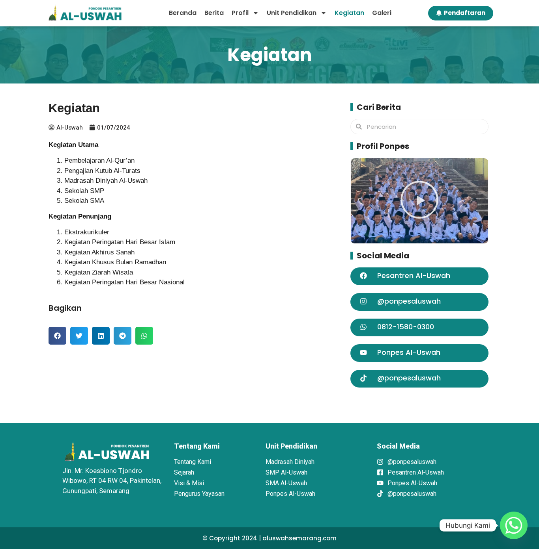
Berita (214, 12)
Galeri (381, 12)
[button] (57, 336)
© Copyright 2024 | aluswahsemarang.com (269, 538)
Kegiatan (349, 12)
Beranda (183, 12)
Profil (240, 12)
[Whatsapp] (514, 525)
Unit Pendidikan (291, 12)
